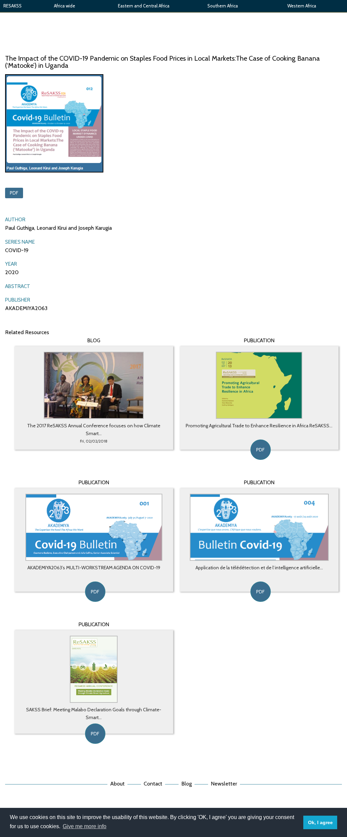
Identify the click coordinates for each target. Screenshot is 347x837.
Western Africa (301, 5)
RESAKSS (12, 5)
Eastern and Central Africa (143, 5)
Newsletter (224, 783)
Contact (153, 783)
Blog (187, 783)
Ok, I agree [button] (320, 822)
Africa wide (64, 5)
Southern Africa (222, 5)
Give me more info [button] (84, 826)
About (117, 783)
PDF (14, 193)
